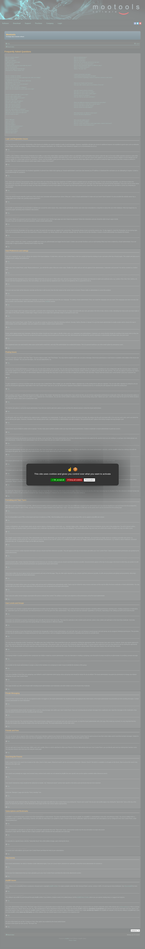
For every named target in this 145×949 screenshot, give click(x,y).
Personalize (89, 480)
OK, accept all (58, 480)
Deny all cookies (75, 480)
